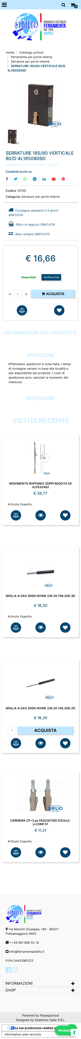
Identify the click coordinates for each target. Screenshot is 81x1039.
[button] (41, 105)
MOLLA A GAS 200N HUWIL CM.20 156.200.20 (40, 708)
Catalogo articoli (31, 52)
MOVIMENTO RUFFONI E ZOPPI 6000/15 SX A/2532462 (40, 485)
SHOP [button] (10, 990)
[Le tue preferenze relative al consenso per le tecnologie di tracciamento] (74, 1032)
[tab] (40, 983)
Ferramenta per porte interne (31, 57)
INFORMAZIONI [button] (19, 983)
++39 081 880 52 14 (24, 942)
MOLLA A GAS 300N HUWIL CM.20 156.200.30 (40, 596)
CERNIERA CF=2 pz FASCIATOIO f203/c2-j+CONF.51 (40, 822)
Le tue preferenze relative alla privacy (42, 1028)
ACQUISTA (45, 730)
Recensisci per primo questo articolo (32, 164)
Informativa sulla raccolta (23, 1034)
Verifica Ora (51, 277)
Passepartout (49, 1015)
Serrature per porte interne (30, 61)
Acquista (54, 294)
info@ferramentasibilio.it (26, 951)
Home (10, 52)
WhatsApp (66, 1030)
